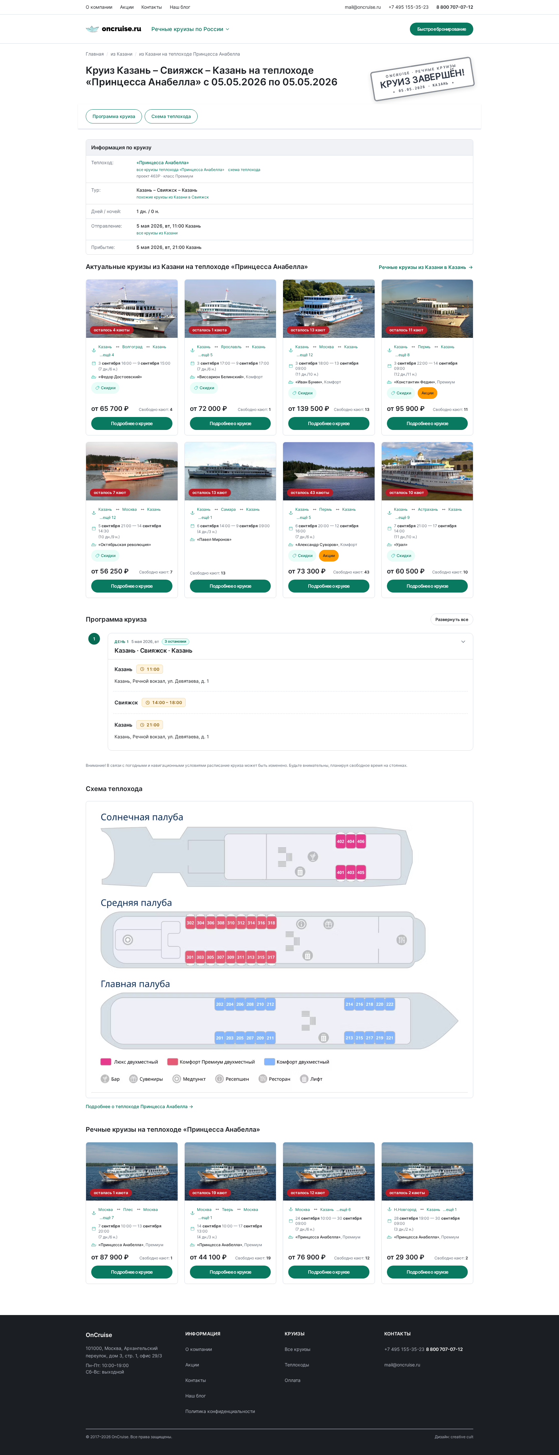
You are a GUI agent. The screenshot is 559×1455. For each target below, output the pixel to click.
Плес (128, 1209)
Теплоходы (297, 1364)
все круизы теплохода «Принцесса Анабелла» (180, 169)
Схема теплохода (171, 116)
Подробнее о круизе (132, 423)
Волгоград (132, 346)
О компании (99, 7)
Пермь (424, 346)
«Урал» (401, 544)
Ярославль (231, 346)
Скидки (108, 387)
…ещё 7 (107, 1217)
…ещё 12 (305, 354)
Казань (105, 346)
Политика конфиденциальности (220, 1411)
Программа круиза (114, 116)
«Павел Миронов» (214, 539)
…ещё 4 (107, 354)
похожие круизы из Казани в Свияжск (173, 197)
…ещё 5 (205, 354)
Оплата (293, 1380)
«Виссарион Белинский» (220, 376)
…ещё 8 (402, 354)
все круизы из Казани (157, 232)
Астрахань (428, 509)
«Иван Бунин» (308, 382)
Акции (127, 7)
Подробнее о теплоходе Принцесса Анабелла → (139, 1106)
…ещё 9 (402, 517)
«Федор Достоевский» (120, 376)
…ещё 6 (343, 1209)
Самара (228, 509)
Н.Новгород (405, 1209)
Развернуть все (451, 619)
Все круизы (298, 1349)
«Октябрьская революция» (124, 544)
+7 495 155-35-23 (409, 7)
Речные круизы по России (187, 29)
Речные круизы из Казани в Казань (422, 267)
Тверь (227, 1209)
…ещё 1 (205, 517)
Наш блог (180, 7)
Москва (326, 346)
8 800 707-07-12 (454, 7)
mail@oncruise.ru (363, 7)
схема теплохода (244, 169)
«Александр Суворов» (316, 544)
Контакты (151, 7)
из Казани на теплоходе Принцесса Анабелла (189, 54)
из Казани (121, 54)
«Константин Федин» (414, 382)
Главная (95, 54)
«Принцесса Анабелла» (163, 162)
